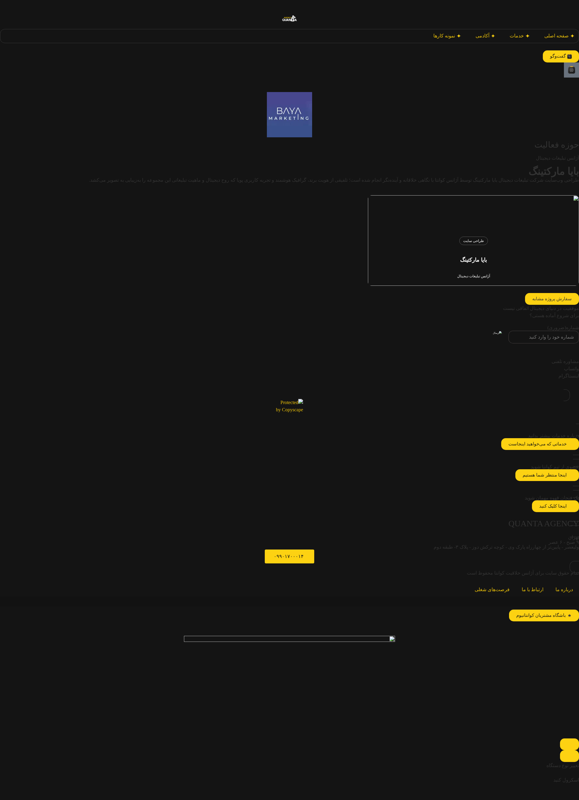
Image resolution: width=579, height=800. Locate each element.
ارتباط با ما (532, 589)
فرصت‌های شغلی (492, 589)
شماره (563, 327)
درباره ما (564, 589)
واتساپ (571, 368)
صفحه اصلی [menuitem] (556, 35)
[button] (552, 299)
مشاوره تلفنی (565, 361)
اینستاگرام (568, 375)
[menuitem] (520, 36)
